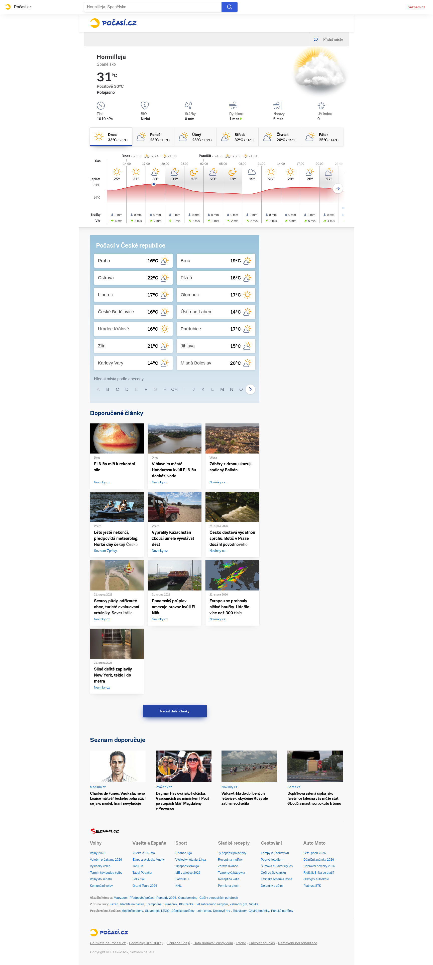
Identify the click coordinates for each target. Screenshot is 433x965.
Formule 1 (182, 879)
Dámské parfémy (182, 911)
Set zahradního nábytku (211, 904)
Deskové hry (222, 911)
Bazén (114, 904)
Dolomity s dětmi (272, 885)
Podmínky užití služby (146, 943)
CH (174, 389)
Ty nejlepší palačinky (232, 853)
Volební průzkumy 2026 (106, 859)
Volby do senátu (101, 879)
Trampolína (154, 904)
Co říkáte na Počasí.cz (108, 943)
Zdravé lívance (228, 866)
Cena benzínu (187, 898)
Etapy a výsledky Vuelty (149, 859)
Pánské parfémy (282, 911)
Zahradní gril (238, 904)
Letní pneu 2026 (314, 853)
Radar (241, 943)
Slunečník (170, 904)
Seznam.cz (416, 7)
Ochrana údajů (178, 943)
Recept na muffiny (230, 859)
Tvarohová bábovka (231, 872)
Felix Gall (139, 879)
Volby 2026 (97, 853)
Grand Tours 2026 (145, 885)
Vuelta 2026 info (144, 853)
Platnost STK (312, 885)
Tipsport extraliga (187, 866)
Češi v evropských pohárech (218, 898)
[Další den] (338, 188)
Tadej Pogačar (142, 872)
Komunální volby (101, 885)
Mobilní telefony (132, 911)
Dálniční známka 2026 (318, 859)
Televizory (240, 911)
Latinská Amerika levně (276, 879)
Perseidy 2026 (166, 898)
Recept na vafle (228, 879)
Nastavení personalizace (297, 943)
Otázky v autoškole (316, 879)
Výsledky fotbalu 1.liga (190, 859)
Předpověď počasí (142, 898)
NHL (178, 885)
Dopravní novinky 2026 (319, 866)
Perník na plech (228, 885)
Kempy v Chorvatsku (275, 853)
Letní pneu (203, 911)
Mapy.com (121, 898)
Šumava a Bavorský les (277, 866)
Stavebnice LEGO (157, 911)
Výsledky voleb (100, 866)
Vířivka (253, 904)
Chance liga (183, 853)
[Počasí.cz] (113, 23)
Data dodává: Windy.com (213, 943)
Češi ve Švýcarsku (273, 872)
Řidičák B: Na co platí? (318, 872)
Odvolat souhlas (262, 943)
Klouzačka (186, 904)
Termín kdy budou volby (106, 872)
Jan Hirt (138, 866)
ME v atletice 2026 (187, 872)
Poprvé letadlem (272, 859)
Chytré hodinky (259, 911)
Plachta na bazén (132, 904)
